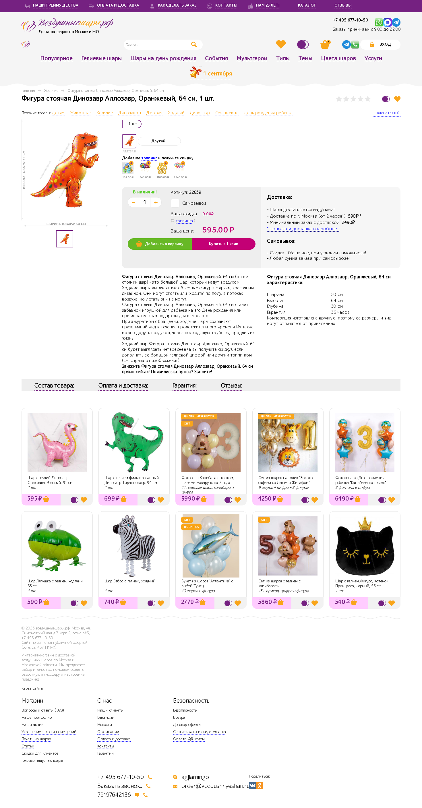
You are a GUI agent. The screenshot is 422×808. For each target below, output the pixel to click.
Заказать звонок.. (119, 786)
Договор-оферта (187, 724)
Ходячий (176, 113)
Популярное (56, 58)
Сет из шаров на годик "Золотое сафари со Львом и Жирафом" (286, 480)
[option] (64, 170)
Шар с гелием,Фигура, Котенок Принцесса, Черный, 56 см (361, 583)
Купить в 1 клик (223, 244)
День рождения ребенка (268, 113)
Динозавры (129, 113)
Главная (28, 90)
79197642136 (114, 795)
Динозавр (200, 113)
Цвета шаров (338, 58)
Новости (104, 724)
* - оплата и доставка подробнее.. (303, 228)
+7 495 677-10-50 (350, 20)
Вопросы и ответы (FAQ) (43, 710)
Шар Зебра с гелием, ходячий (129, 581)
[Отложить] (397, 99)
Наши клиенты (110, 710)
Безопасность (185, 710)
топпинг (149, 158)
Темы (305, 58)
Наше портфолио (37, 717)
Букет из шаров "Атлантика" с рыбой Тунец (207, 583)
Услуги (373, 58)
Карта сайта (32, 688)
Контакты (105, 746)
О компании (108, 731)
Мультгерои (252, 58)
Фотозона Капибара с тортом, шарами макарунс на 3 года (207, 480)
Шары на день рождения (163, 58)
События (216, 58)
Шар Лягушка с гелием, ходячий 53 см (55, 583)
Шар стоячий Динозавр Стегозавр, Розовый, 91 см (50, 480)
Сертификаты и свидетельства (199, 731)
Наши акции (33, 724)
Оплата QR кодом (189, 739)
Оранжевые (227, 113)
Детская (154, 113)
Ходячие (51, 90)
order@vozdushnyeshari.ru (215, 786)
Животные (80, 113)
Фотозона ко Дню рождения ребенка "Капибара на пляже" (360, 480)
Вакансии (105, 717)
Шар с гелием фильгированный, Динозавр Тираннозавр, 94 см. (132, 480)
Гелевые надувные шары (42, 760)
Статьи (28, 746)
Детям (58, 113)
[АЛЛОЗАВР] (129, 141)
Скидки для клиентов (40, 753)
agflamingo (195, 777)
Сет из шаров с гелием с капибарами (279, 583)
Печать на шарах (36, 739)
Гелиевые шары (101, 58)
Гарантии (105, 753)
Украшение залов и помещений (49, 731)
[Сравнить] (303, 44)
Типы (283, 58)
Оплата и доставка (114, 739)
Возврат (180, 717)
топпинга (184, 220)
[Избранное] (281, 44)
